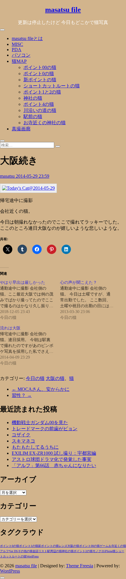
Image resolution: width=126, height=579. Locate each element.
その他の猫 (25, 551)
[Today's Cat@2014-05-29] (28, 188)
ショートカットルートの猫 (51, 85)
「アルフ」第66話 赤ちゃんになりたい (54, 465)
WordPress (32, 556)
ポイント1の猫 (28, 545)
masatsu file (63, 9)
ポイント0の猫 (38, 73)
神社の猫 (32, 98)
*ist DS (13, 551)
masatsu (8, 176)
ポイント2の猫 (83, 551)
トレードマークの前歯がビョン (44, 428)
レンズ (63, 545)
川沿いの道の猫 (39, 110)
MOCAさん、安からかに (40, 389)
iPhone (108, 551)
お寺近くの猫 (117, 545)
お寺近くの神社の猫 (44, 122)
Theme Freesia (79, 565)
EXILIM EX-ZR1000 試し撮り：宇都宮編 (54, 453)
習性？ (22, 395)
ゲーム (104, 545)
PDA (16, 49)
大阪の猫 (55, 378)
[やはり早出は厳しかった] (30, 300)
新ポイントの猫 (39, 79)
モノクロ (98, 551)
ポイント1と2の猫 (42, 91)
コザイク (21, 434)
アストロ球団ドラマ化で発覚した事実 (51, 459)
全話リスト (40, 551)
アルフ (4, 551)
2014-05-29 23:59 (32, 176)
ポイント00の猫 (39, 67)
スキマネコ (23, 440)
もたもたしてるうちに (35, 447)
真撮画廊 (21, 128)
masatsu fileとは (27, 38)
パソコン (21, 55)
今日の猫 (35, 378)
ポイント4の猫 (38, 104)
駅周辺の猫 (54, 551)
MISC (17, 44)
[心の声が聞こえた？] (90, 300)
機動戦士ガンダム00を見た (40, 422)
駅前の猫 (32, 116)
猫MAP (19, 61)
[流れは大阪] (30, 345)
